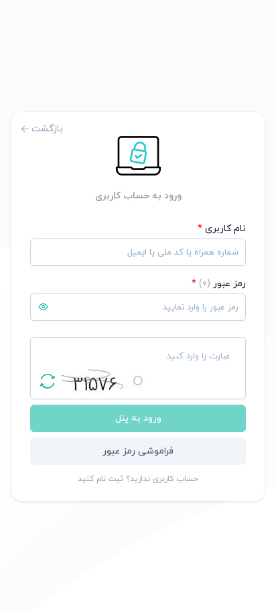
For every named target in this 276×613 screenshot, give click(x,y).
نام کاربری (222, 228)
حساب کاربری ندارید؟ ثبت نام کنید (138, 479)
